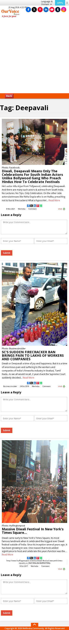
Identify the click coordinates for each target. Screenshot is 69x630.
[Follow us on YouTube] (51, 9)
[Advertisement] (34, 56)
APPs (60, 2)
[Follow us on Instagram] (63, 9)
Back (9, 95)
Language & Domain (47, 3)
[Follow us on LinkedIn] (46, 9)
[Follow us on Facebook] (28, 9)
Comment (33, 209)
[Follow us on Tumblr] (57, 9)
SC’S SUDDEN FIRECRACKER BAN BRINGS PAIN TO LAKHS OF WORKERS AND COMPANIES (33, 355)
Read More (54, 200)
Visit (60, 209)
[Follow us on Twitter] (34, 9)
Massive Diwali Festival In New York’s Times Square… (32, 531)
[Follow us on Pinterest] (40, 9)
